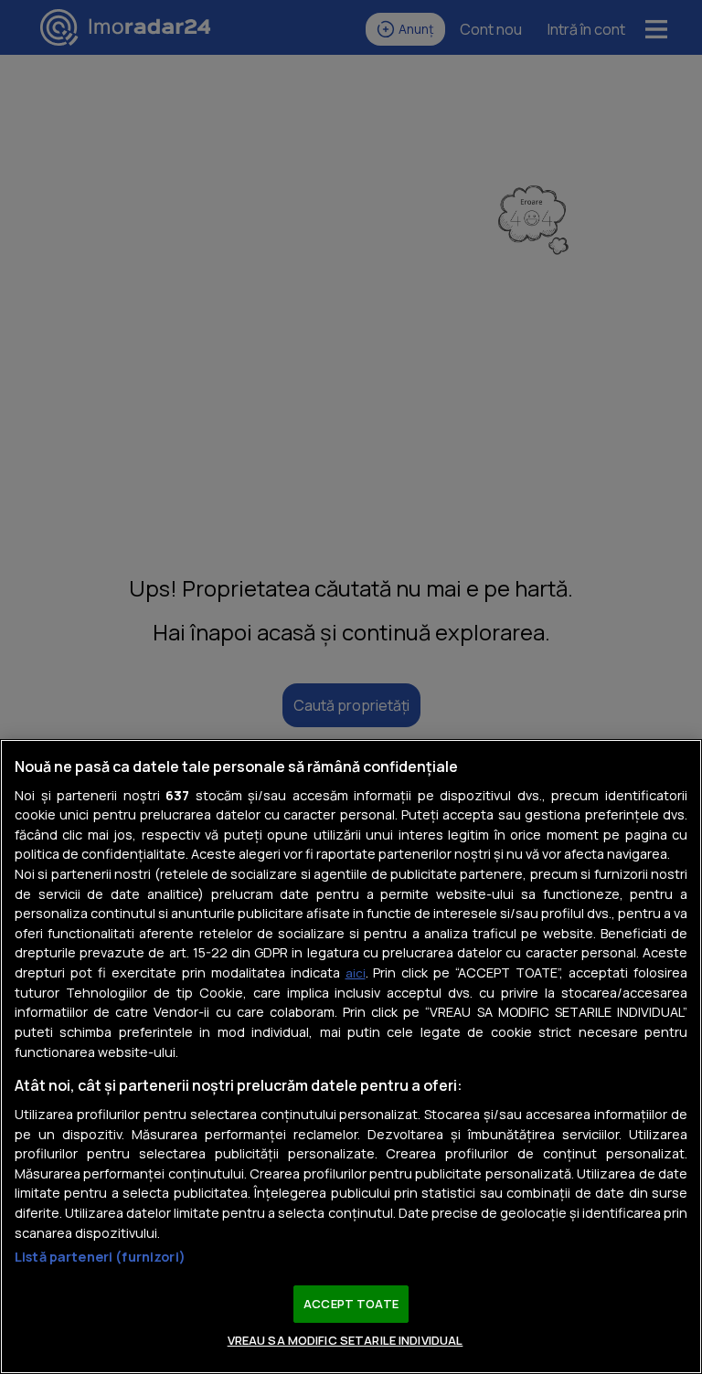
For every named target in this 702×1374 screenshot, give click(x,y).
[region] (351, 1056)
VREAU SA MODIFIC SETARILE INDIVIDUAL (345, 1340)
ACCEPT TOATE (351, 1303)
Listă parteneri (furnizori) (100, 1256)
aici (356, 973)
